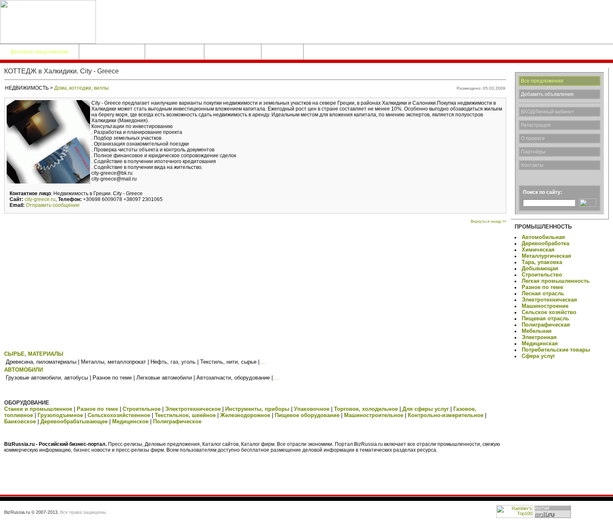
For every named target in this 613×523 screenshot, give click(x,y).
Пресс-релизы (233, 52)
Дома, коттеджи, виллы (81, 88)
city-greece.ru (40, 199)
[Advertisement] (255, 286)
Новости (282, 52)
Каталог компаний (112, 52)
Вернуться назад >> (488, 221)
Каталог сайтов (174, 52)
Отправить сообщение (53, 205)
